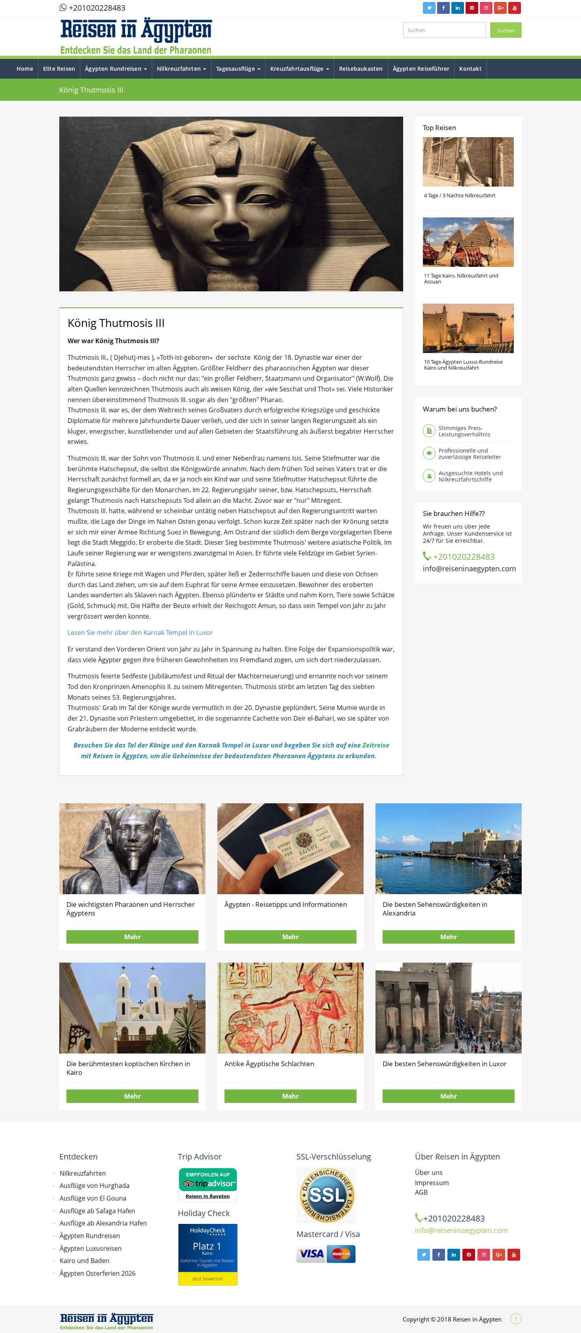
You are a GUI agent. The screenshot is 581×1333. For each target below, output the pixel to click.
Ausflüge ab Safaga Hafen (97, 1210)
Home (25, 68)
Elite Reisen (59, 68)
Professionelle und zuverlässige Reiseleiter (470, 454)
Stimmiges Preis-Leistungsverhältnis (464, 431)
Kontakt (470, 68)
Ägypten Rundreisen (114, 68)
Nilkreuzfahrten (179, 68)
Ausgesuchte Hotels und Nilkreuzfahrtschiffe (471, 476)
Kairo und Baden (84, 1260)
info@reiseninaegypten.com (469, 568)
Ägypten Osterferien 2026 (98, 1273)
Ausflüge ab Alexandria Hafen (103, 1223)
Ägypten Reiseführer (421, 68)
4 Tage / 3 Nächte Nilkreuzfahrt (460, 195)
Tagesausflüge (236, 68)
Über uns (429, 1172)
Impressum (432, 1182)
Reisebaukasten (361, 68)
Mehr (132, 937)
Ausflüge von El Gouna (93, 1198)
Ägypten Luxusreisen (91, 1248)
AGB (421, 1192)
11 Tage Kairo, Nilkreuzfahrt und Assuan (461, 278)
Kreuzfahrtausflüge (297, 68)
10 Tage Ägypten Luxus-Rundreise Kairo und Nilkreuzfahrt (463, 364)
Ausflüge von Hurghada (95, 1185)
